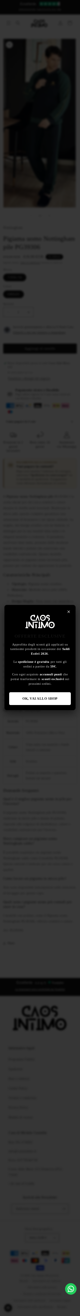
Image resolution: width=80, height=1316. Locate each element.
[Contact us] (71, 1289)
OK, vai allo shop (40, 698)
